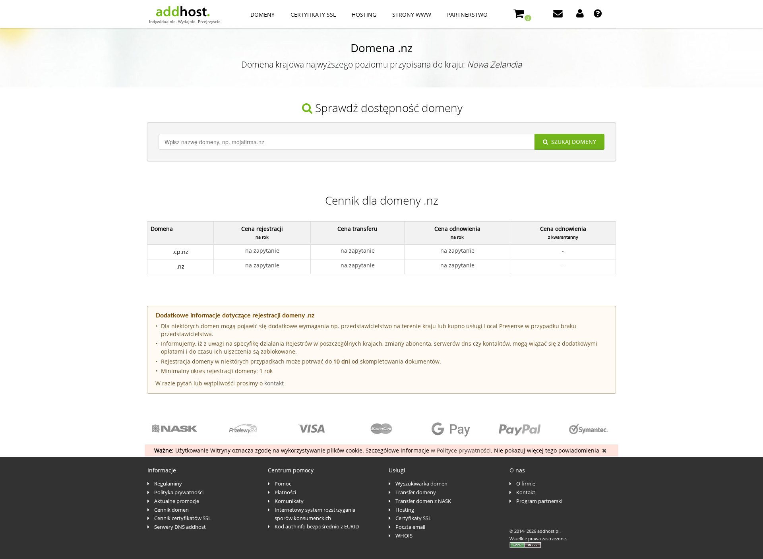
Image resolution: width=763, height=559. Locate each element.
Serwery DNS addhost (180, 526)
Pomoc (283, 483)
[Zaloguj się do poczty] (558, 14)
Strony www (411, 14)
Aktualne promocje (176, 501)
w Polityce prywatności (461, 450)
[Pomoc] (598, 14)
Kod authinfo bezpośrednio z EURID (317, 526)
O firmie (525, 483)
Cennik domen (171, 509)
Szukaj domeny (573, 141)
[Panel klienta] (580, 14)
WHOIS (403, 535)
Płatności (285, 492)
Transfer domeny (415, 492)
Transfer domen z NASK (423, 501)
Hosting (364, 14)
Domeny (262, 14)
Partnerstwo (467, 14)
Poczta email (410, 526)
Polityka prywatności (178, 492)
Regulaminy (168, 483)
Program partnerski (539, 501)
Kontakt (525, 492)
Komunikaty (289, 501)
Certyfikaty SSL (313, 14)
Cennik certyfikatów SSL (182, 518)
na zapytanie (262, 250)
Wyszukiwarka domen (421, 483)
